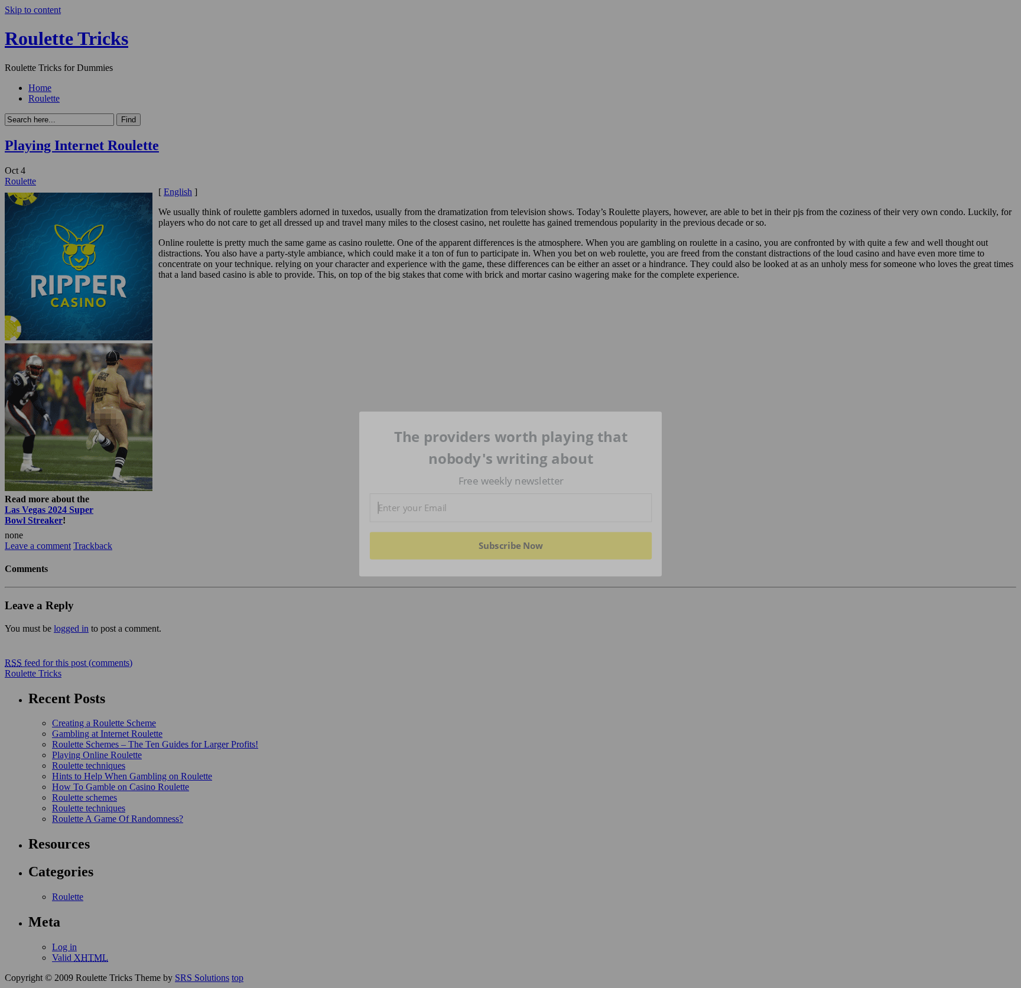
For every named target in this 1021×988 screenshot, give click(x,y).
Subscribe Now (511, 545)
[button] (511, 447)
